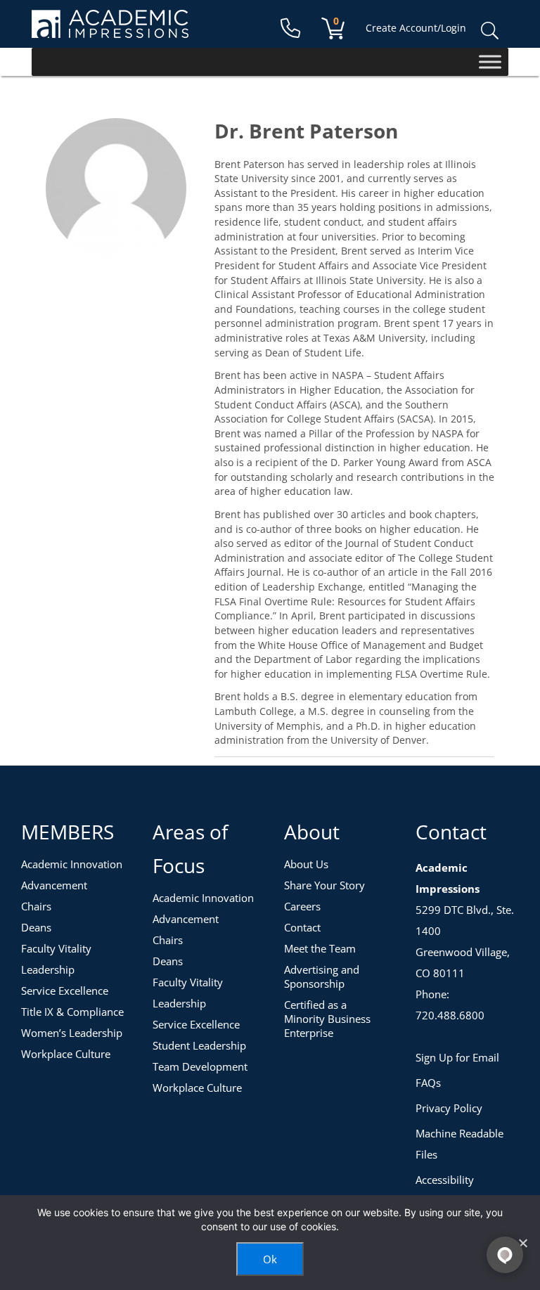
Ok (270, 1259)
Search (489, 31)
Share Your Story (324, 885)
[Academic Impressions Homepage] (110, 29)
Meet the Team (320, 948)
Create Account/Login (416, 27)
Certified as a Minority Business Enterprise (327, 1019)
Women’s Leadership (71, 1033)
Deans (36, 927)
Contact (302, 927)
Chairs (36, 906)
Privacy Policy (449, 1108)
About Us (306, 864)
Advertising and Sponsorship (321, 976)
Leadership (48, 969)
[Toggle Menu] (490, 61)
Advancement (54, 885)
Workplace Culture (65, 1054)
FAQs (428, 1083)
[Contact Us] (290, 28)
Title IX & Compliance (72, 1012)
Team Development (200, 1066)
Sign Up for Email (457, 1057)
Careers (302, 906)
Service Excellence (64, 990)
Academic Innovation (71, 864)
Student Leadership (199, 1045)
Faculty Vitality (56, 948)
